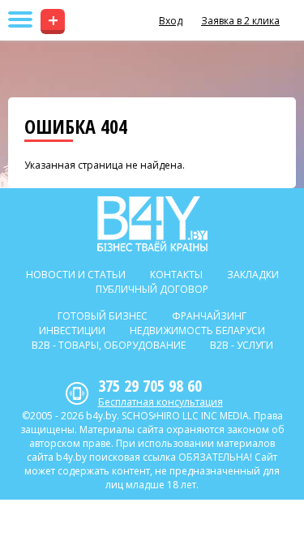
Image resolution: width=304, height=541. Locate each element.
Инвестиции (72, 330)
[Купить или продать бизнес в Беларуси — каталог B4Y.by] (152, 223)
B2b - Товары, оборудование (109, 345)
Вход (170, 21)
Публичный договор (152, 289)
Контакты (176, 274)
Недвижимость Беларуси (197, 330)
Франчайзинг (209, 316)
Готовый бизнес (103, 316)
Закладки (253, 274)
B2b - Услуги (241, 345)
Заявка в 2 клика (240, 21)
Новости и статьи (76, 274)
